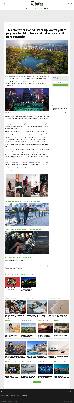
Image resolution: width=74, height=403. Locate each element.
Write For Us (24, 395)
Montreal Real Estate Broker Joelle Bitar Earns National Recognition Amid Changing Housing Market (15, 358)
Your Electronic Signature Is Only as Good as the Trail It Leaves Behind (57, 316)
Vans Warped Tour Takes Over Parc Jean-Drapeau (60, 109)
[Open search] (69, 3)
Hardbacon (37, 265)
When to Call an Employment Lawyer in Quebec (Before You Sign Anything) (36, 316)
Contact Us (13, 395)
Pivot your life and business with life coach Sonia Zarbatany (22, 201)
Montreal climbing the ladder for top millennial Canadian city (23, 229)
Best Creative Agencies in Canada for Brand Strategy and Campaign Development (14, 317)
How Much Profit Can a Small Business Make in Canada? (61, 334)
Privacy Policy (62, 401)
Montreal (27, 8)
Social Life (46, 8)
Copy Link (22, 260)
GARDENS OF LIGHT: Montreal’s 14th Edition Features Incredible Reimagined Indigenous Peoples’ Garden (60, 112)
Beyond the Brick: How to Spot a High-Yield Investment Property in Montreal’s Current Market (28, 336)
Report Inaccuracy (64, 24)
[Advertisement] (37, 16)
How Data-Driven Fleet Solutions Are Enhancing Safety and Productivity (44, 335)
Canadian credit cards (12, 123)
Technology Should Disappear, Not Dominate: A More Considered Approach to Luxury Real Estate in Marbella (37, 358)
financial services (30, 265)
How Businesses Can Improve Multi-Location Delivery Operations (12, 335)
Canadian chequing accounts (25, 123)
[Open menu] (71, 3)
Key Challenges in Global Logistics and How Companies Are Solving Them (61, 376)
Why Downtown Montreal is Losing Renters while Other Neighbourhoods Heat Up (28, 376)
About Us (7, 395)
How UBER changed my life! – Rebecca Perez (18, 257)
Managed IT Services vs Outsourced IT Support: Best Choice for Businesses (45, 376)
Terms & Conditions (69, 401)
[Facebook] (70, 392)
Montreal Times (9, 397)
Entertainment (35, 8)
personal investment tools (10, 268)
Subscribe (60, 84)
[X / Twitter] (72, 392)
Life (22, 320)
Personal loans (19, 268)
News (41, 8)
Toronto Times (16, 397)
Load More (37, 382)
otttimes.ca (27, 170)
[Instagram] (68, 392)
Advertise (18, 395)
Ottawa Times (23, 397)
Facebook (12, 260)
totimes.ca (22, 170)
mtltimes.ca (16, 170)
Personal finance (44, 265)
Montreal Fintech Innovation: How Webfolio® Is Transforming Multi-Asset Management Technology (12, 377)
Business (8, 24)
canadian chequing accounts (11, 265)
